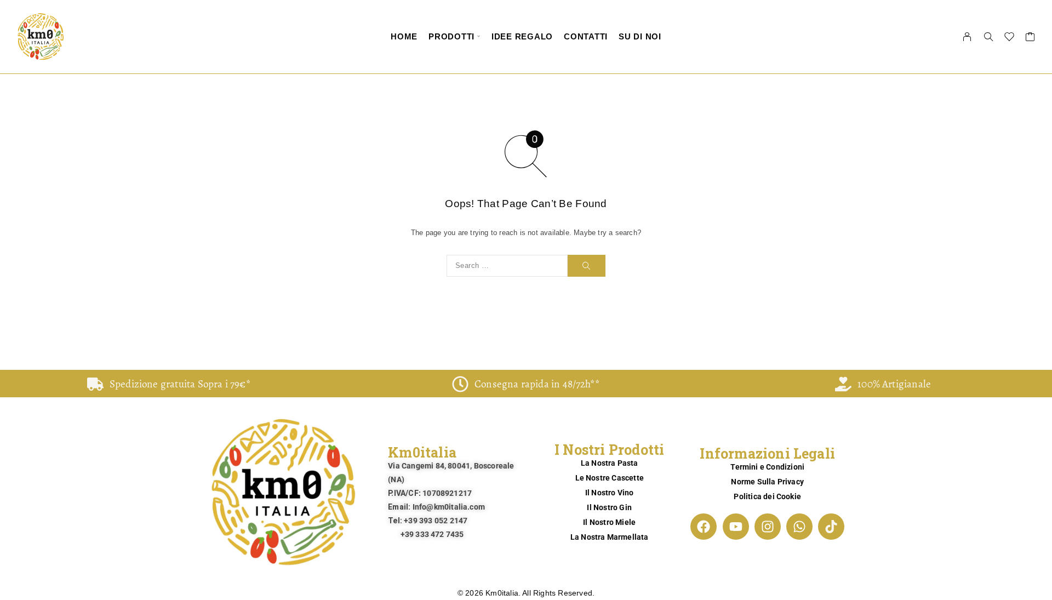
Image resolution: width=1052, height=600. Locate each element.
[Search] (988, 37)
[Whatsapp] (799, 526)
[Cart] (1030, 38)
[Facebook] (703, 526)
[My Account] (967, 37)
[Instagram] (767, 526)
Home (404, 36)
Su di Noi (640, 36)
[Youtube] (736, 526)
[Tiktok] (831, 526)
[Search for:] (507, 266)
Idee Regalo (522, 36)
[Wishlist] (1009, 38)
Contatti (586, 36)
